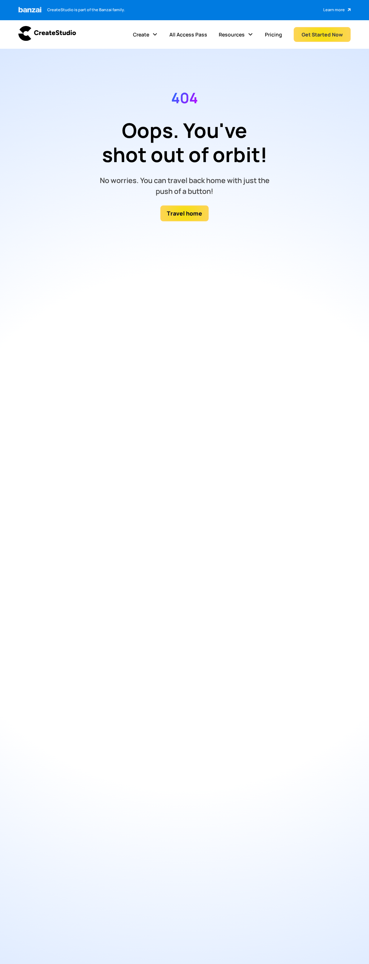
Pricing (273, 34)
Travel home (184, 213)
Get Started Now (322, 34)
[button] (145, 35)
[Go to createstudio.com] (47, 34)
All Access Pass (188, 34)
